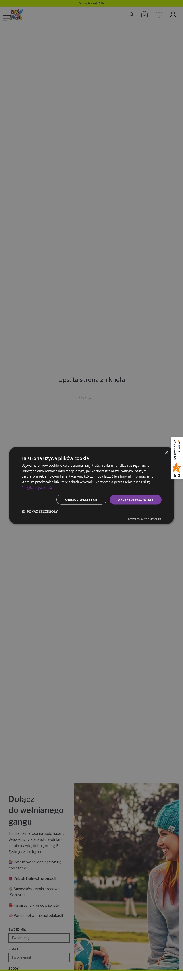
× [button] (166, 452)
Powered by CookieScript (144, 519)
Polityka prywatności (37, 487)
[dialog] (91, 485)
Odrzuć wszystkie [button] (81, 499)
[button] (39, 511)
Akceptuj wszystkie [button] (135, 499)
